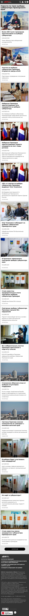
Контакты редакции (7, 559)
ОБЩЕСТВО (5, 436)
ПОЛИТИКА (5, 44)
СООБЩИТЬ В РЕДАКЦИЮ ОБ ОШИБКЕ (11, 567)
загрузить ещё (15, 549)
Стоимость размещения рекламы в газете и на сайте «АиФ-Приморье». (14, 562)
